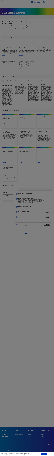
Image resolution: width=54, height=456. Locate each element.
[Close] (53, 454)
